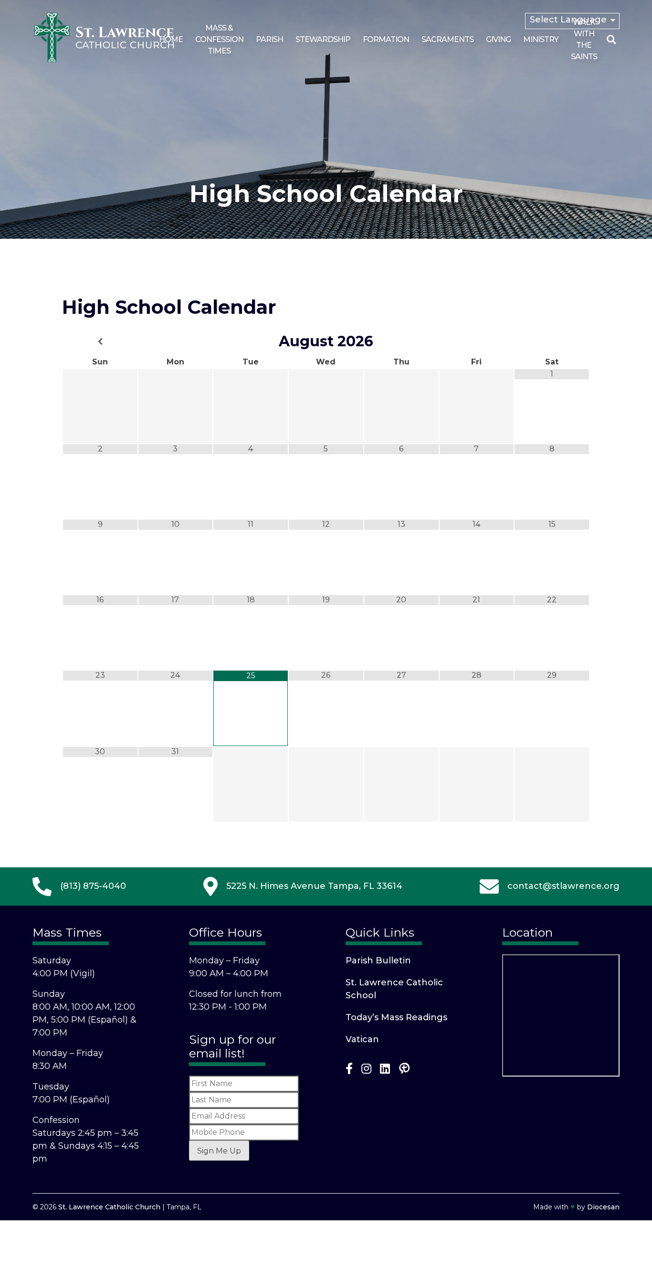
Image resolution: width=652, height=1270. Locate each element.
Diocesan (603, 1207)
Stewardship (322, 39)
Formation (386, 39)
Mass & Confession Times (219, 39)
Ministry (540, 39)
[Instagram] (366, 1070)
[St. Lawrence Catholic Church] (104, 60)
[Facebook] (349, 1070)
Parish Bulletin (378, 960)
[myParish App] (404, 1070)
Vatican (362, 1039)
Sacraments (447, 39)
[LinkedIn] (385, 1070)
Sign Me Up (219, 1150)
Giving (498, 39)
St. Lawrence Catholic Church (109, 1207)
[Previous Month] (100, 342)
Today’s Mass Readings (396, 1017)
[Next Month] (552, 342)
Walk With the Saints (584, 39)
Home (171, 39)
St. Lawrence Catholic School (394, 989)
